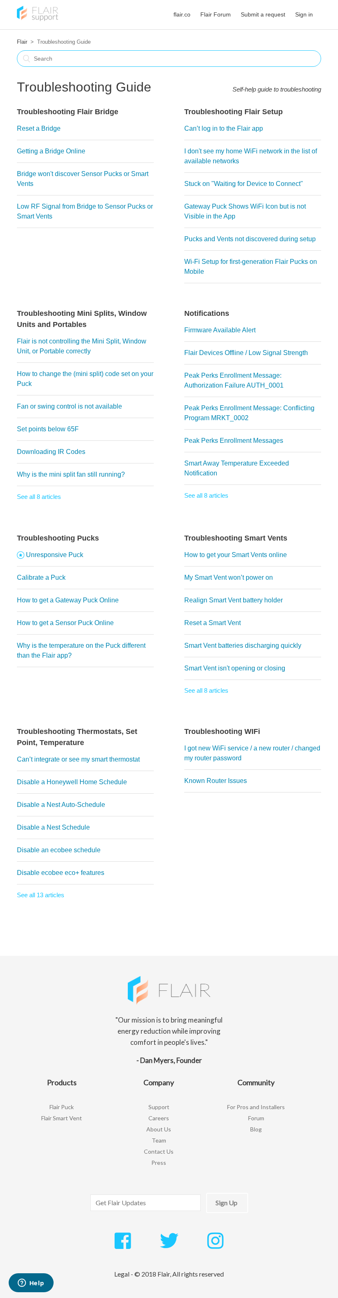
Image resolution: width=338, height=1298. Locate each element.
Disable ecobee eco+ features (60, 872)
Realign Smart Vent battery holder (233, 600)
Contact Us (159, 1151)
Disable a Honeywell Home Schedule (72, 781)
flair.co (182, 14)
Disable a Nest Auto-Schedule (61, 804)
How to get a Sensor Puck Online (65, 622)
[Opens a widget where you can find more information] (31, 1283)
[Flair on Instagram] (215, 1245)
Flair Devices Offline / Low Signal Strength (246, 352)
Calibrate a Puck (41, 577)
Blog (256, 1129)
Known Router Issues (215, 780)
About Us (158, 1129)
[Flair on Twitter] (169, 1245)
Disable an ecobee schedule (59, 850)
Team (159, 1140)
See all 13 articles (40, 894)
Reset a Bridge (39, 128)
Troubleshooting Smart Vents (235, 538)
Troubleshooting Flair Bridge (67, 112)
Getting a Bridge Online (51, 151)
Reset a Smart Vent (212, 622)
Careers (158, 1118)
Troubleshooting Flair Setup (233, 112)
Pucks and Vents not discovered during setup (250, 238)
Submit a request (263, 14)
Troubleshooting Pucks (58, 538)
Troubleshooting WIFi (222, 731)
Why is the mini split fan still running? (71, 474)
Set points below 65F (48, 429)
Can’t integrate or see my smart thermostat (78, 759)
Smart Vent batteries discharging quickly (242, 645)
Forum (256, 1118)
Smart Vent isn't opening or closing (234, 668)
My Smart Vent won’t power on (228, 577)
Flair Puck (61, 1106)
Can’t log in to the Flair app (223, 128)
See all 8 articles (39, 496)
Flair (22, 42)
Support (158, 1106)
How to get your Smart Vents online (235, 554)
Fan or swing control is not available (69, 406)
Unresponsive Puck (54, 554)
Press (158, 1162)
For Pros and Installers (256, 1106)
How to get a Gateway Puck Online (68, 600)
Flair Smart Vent (61, 1118)
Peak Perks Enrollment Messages (233, 440)
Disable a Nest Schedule (53, 827)
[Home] (37, 18)
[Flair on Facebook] (123, 1245)
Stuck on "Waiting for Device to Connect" (243, 183)
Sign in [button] (304, 14)
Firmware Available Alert (220, 330)
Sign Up (226, 1202)
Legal (121, 1274)
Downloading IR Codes (51, 451)
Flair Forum (215, 14)
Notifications (206, 313)
